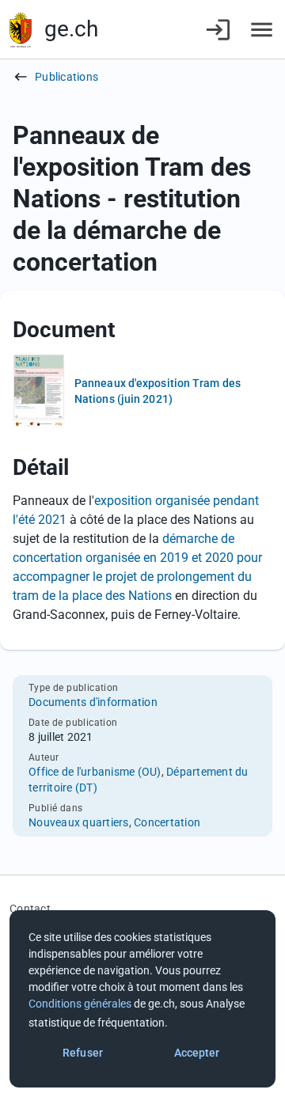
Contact (30, 908)
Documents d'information (93, 702)
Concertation (167, 822)
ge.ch (71, 29)
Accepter (197, 1052)
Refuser (83, 1052)
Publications (66, 76)
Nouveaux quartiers (78, 822)
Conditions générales (79, 1003)
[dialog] (143, 999)
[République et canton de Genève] (21, 29)
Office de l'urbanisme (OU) (95, 771)
